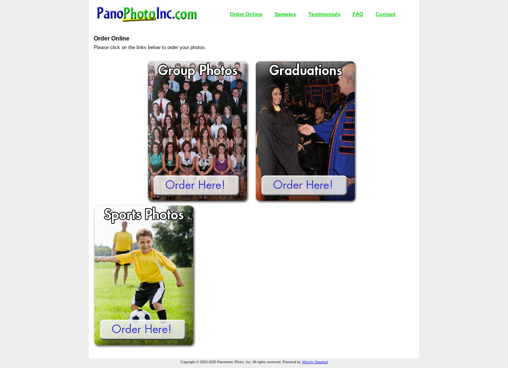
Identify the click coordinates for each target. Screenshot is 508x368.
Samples (285, 14)
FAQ (358, 14)
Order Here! (196, 185)
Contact (386, 14)
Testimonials (324, 14)
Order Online (246, 14)
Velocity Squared (315, 362)
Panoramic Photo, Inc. (146, 14)
